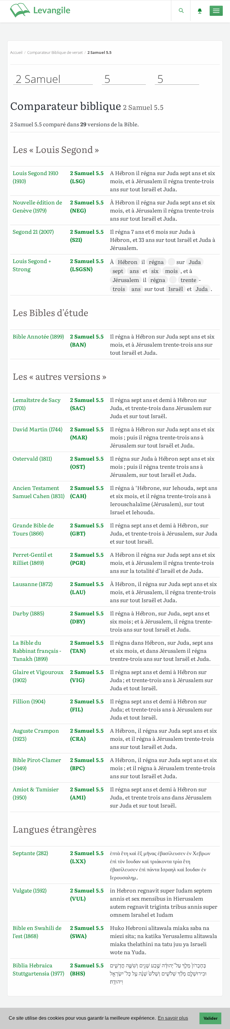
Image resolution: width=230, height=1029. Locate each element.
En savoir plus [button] (173, 1018)
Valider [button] (210, 1018)
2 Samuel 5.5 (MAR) (87, 433)
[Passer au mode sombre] (199, 10)
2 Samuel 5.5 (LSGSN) (87, 265)
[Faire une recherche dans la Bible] (180, 10)
